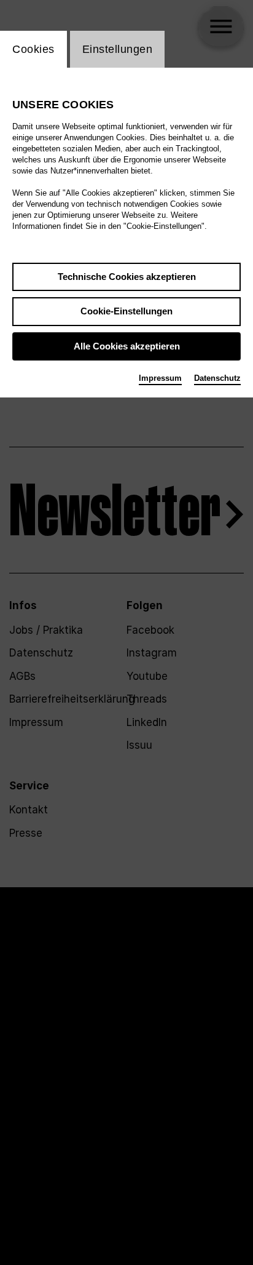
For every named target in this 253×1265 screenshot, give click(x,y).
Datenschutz (217, 378)
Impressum (160, 378)
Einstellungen (117, 49)
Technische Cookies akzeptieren (127, 276)
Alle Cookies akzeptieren (127, 346)
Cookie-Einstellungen (126, 311)
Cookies (33, 49)
